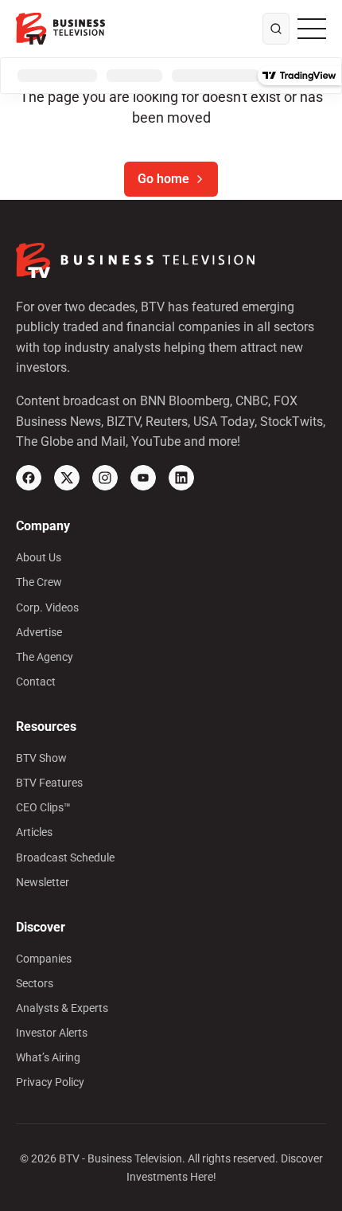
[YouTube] (143, 477)
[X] (67, 477)
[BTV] (60, 29)
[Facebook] (28, 477)
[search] (276, 29)
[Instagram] (105, 477)
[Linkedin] (181, 477)
